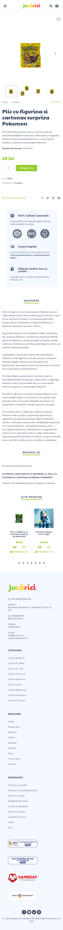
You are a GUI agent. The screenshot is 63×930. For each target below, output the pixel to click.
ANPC (11, 822)
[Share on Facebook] (41, 198)
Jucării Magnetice (17, 690)
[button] (5, 6)
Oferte (11, 737)
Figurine (15, 102)
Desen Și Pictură (16, 700)
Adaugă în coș (26, 168)
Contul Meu (14, 758)
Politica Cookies (16, 795)
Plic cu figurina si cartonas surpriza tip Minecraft (19, 534)
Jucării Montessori (17, 695)
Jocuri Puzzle (15, 684)
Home (5, 102)
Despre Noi (13, 727)
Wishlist (12, 748)
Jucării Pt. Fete (15, 668)
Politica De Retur (17, 811)
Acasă (11, 721)
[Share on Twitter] (47, 198)
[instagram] (29, 912)
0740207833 (14, 627)
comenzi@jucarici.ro (18, 638)
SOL (10, 827)
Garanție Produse (17, 817)
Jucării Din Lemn (16, 674)
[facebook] (24, 912)
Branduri (12, 742)
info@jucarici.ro (16, 635)
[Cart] (57, 6)
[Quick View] (15, 547)
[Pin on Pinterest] (52, 198)
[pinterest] (39, 912)
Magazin (12, 732)
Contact (12, 764)
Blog (10, 753)
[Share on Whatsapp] (58, 198)
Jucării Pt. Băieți (16, 663)
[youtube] (34, 912)
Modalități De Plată (18, 801)
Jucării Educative (16, 679)
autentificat (21, 483)
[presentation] (7, 54)
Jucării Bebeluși (16, 658)
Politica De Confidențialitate (22, 790)
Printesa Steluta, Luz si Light (44, 533)
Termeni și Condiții (17, 785)
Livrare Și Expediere (18, 806)
